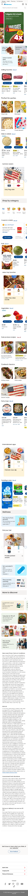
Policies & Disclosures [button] (7, 874)
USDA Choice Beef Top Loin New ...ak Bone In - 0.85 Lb (6, 90)
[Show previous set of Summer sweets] (2, 181)
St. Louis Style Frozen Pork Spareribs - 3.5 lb (17, 90)
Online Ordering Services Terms (9, 772)
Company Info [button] (5, 870)
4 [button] (16, 218)
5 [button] (18, 218)
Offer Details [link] (4, 232)
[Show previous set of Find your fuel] (2, 547)
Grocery (3, 1)
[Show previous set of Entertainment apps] (2, 461)
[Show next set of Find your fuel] (25, 547)
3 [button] (14, 218)
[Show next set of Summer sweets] (25, 181)
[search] (25, 7)
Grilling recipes (5, 380)
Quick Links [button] (5, 867)
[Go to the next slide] (24, 231)
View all (14, 69)
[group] (14, 27)
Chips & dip (4, 114)
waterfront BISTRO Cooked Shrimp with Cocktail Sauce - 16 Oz (6, 422)
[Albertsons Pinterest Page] (13, 883)
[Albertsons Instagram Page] (18, 883)
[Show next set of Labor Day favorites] (25, 289)
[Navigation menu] (2, 4)
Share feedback (14, 851)
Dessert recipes (5, 397)
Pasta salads (18, 380)
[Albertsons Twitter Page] (9, 883)
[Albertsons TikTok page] (14, 886)
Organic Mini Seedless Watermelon (16, 263)
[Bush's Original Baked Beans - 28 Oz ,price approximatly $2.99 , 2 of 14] (18, 148)
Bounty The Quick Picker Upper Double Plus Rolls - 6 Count (18, 500)
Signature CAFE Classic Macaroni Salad (6, 154)
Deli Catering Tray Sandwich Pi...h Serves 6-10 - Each (17, 421)
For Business (20, 1)
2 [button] (12, 218)
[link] (5, 64)
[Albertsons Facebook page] (5, 883)
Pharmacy (13, 1)
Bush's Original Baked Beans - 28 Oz (18, 153)
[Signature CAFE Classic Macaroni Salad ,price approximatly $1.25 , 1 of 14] (6, 148)
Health (8, 1)
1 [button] (9, 218)
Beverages (17, 114)
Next (24, 350)
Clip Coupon (7, 237)
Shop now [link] (9, 18)
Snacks (3, 130)
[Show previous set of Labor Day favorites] (2, 289)
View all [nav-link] (19, 337)
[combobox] (14, 8)
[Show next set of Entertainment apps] (25, 461)
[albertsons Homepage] (8, 4)
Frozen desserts (19, 130)
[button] (22, 4)
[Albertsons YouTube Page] (22, 883)
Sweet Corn (4, 327)
